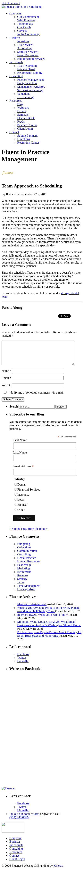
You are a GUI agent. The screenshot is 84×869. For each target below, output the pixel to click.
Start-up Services (27, 51)
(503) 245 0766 (19, 817)
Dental (21, 484)
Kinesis (58, 865)
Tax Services (25, 44)
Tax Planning (25, 97)
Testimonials (25, 23)
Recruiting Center (28, 142)
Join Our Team (24, 6)
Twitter (21, 657)
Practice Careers (27, 125)
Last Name (20, 452)
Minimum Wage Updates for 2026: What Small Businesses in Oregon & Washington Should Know (49, 623)
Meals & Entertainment (31, 604)
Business (14, 37)
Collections (24, 547)
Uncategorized (26, 589)
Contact (14, 132)
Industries (23, 41)
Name (6, 370)
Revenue (22, 575)
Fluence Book (26, 118)
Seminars (23, 114)
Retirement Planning (29, 72)
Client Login (25, 128)
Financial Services (28, 489)
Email (6, 378)
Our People (24, 27)
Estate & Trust (26, 69)
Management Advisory (31, 86)
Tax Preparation (27, 65)
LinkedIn (23, 661)
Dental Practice (26, 557)
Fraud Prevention (27, 55)
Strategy (22, 578)
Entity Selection (27, 83)
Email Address (23, 466)
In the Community (28, 34)
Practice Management (30, 79)
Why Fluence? (26, 20)
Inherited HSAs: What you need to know (43, 614)
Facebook (23, 654)
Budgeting (23, 544)
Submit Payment (27, 135)
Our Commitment (28, 16)
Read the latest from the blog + (28, 528)
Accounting (24, 48)
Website (6, 385)
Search (13, 406)
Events (21, 111)
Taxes (20, 582)
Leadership (24, 564)
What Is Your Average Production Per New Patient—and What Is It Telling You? (48, 609)
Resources (15, 100)
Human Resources (28, 561)
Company (15, 13)
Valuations (23, 93)
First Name (20, 440)
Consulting (16, 76)
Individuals (16, 62)
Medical (22, 504)
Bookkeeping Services (31, 58)
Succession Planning (30, 90)
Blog (20, 104)
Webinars (23, 107)
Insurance (23, 494)
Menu (38, 6)
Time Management (28, 585)
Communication (27, 550)
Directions (23, 139)
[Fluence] (8, 6)
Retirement (24, 571)
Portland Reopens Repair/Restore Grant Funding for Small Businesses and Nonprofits (49, 634)
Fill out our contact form (24, 813)
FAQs (21, 121)
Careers (22, 30)
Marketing (23, 568)
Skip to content (11, 3)
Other (20, 509)
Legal (20, 499)
